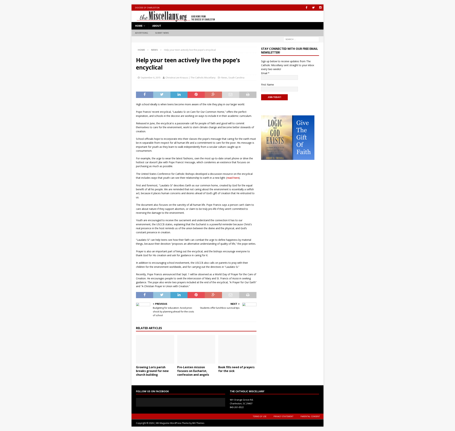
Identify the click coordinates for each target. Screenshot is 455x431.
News (224, 77)
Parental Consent (310, 416)
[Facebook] (306, 7)
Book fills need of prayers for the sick (236, 369)
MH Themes (198, 423)
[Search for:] (301, 39)
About (156, 25)
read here (233, 177)
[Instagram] (320, 7)
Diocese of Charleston (147, 7)
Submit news (162, 32)
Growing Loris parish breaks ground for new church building (152, 371)
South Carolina (236, 77)
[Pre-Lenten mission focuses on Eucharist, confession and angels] (196, 349)
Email (265, 73)
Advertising (141, 32)
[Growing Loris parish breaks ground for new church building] (155, 349)
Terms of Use (259, 416)
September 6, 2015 (150, 77)
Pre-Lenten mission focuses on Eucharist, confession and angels (193, 371)
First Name (267, 84)
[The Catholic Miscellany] (174, 20)
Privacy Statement (283, 416)
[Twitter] (313, 7)
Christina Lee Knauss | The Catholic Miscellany (190, 77)
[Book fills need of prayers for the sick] (237, 349)
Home (139, 25)
